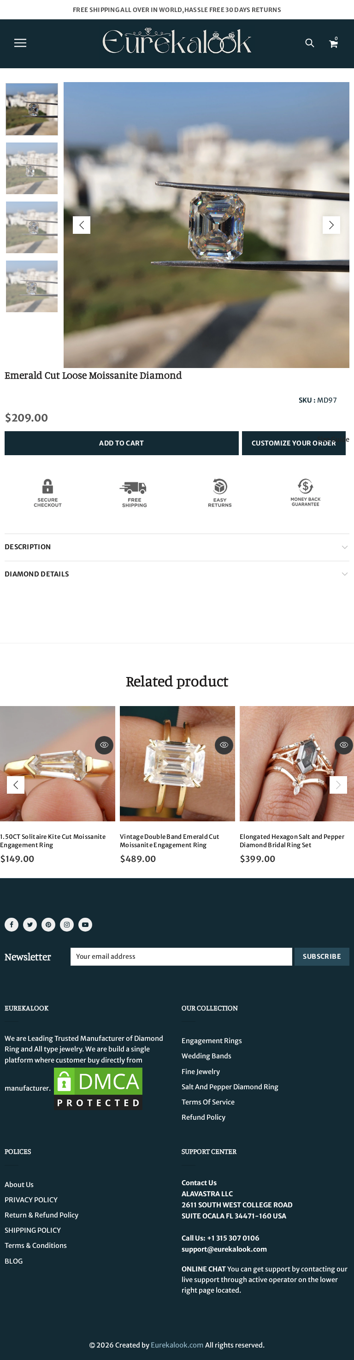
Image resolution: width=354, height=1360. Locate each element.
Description (28, 547)
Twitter (30, 925)
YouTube (85, 925)
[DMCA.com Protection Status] (98, 1088)
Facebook (11, 925)
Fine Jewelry (201, 1072)
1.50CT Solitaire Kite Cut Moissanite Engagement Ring (53, 841)
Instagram (67, 925)
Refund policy (203, 1117)
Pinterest (48, 925)
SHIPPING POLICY (33, 1230)
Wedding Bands (206, 1056)
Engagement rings (212, 1041)
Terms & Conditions (36, 1245)
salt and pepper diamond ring (230, 1087)
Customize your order (294, 443)
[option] (206, 225)
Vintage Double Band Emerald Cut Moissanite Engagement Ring (169, 841)
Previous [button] (81, 225)
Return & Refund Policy (41, 1215)
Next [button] (331, 225)
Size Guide (333, 440)
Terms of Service (208, 1102)
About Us (19, 1185)
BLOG (14, 1261)
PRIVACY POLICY (31, 1200)
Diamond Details (37, 574)
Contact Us (199, 1183)
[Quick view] (104, 745)
